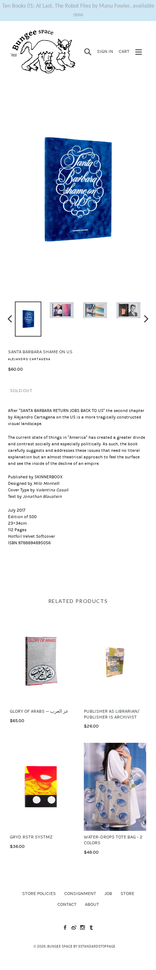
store (127, 893)
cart (125, 51)
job (108, 893)
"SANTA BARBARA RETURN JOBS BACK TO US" (62, 410)
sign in (106, 51)
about (92, 904)
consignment (80, 893)
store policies (39, 893)
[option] (28, 319)
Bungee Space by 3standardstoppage (81, 946)
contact (67, 904)
